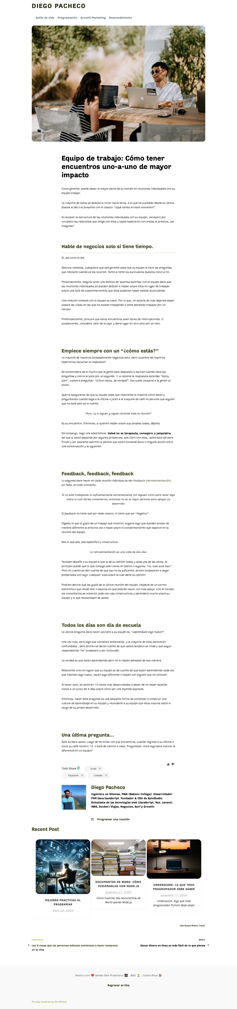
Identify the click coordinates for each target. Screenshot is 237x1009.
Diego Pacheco (59, 6)
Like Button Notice (189, 925)
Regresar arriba (119, 985)
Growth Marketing (93, 18)
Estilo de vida (45, 18)
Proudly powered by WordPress (49, 1001)
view (202, 925)
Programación (67, 18)
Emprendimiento (120, 18)
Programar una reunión (113, 819)
